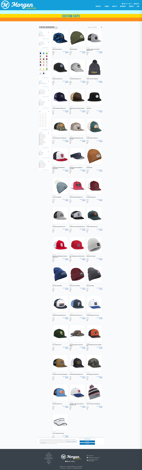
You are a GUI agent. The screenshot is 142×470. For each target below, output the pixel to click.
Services (107, 6)
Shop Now (98, 6)
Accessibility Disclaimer (77, 468)
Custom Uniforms (49, 455)
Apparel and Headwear (48, 458)
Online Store (48, 454)
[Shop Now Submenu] (101, 6)
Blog (138, 6)
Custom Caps (48, 456)
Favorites (131, 6)
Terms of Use (69, 468)
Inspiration (123, 6)
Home (49, 452)
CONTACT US (136, 4)
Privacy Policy (63, 468)
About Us (114, 6)
